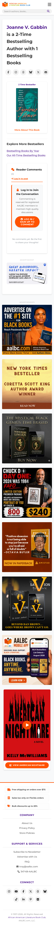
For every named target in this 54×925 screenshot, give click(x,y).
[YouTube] (16, 891)
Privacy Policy (27, 828)
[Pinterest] (30, 899)
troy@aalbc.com (28, 866)
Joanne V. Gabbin (27, 27)
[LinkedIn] (23, 899)
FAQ (27, 861)
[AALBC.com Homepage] (16, 4)
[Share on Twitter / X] (38, 72)
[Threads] (38, 891)
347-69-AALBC (28, 871)
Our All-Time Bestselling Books (26, 155)
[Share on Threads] (23, 72)
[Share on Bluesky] (31, 72)
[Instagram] (9, 891)
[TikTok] (16, 899)
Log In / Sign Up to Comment (27, 222)
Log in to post (21, 179)
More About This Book (27, 130)
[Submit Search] (48, 11)
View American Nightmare (29, 765)
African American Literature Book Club (27, 917)
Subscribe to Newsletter (27, 852)
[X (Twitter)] (30, 891)
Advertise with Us (27, 856)
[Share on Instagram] (16, 72)
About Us (27, 823)
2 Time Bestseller (27, 84)
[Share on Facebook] (8, 72)
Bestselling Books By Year (23, 150)
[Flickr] (38, 899)
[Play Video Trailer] (27, 725)
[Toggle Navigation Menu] (49, 4)
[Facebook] (23, 891)
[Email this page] (46, 72)
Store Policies (27, 833)
